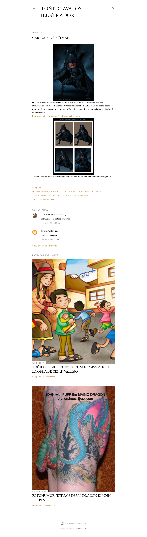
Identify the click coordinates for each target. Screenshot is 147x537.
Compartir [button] (36, 188)
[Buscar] (113, 8)
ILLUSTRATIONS (82, 192)
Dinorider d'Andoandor (52, 214)
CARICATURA (55, 192)
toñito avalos (83, 195)
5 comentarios (49, 377)
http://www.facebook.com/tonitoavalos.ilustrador (56, 116)
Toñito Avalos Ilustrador (61, 12)
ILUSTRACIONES (39, 195)
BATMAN (45, 192)
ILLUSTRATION (68, 192)
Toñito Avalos (47, 231)
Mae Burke (82, 529)
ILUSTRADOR (53, 195)
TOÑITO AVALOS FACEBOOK (45, 199)
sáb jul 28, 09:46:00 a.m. (51, 223)
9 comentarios (49, 505)
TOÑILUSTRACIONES (69, 195)
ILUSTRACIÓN (96, 192)
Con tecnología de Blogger (76, 523)
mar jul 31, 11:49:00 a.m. (51, 239)
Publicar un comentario (44, 246)
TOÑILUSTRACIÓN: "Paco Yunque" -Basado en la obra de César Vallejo (71, 369)
